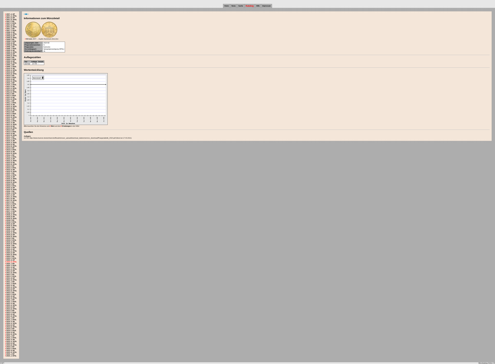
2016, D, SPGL (11, 182)
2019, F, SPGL (11, 240)
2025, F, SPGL (11, 349)
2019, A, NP (10, 231)
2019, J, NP (10, 245)
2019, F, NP (10, 238)
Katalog (250, 6)
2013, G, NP (10, 133)
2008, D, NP (10, 36)
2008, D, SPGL (11, 38)
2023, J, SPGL (11, 320)
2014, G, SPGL (11, 153)
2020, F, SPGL (11, 258)
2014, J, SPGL (11, 157)
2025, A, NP (10, 339)
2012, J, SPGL (11, 121)
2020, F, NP (10, 256)
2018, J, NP (10, 227)
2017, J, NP (10, 209)
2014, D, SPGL (11, 146)
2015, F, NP (10, 166)
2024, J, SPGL (11, 338)
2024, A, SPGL (11, 323)
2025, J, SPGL (11, 356)
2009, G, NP (10, 61)
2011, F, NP (10, 94)
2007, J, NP (10, 29)
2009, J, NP (10, 65)
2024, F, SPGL (11, 330)
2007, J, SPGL (11, 30)
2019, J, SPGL (11, 247)
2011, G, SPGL (11, 99)
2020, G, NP (10, 260)
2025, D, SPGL (11, 345)
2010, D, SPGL (11, 74)
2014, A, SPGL (11, 142)
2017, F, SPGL (11, 204)
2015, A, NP (10, 159)
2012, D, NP (10, 108)
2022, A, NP (10, 285)
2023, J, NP (10, 318)
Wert (52, 126)
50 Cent (29, 39)
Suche (240, 6)
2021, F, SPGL (11, 276)
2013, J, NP (10, 137)
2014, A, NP (10, 141)
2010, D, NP (10, 72)
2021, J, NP (10, 282)
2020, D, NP (10, 253)
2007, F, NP (10, 21)
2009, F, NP (10, 57)
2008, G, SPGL (11, 45)
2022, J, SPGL (11, 302)
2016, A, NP (10, 177)
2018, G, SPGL (11, 226)
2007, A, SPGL (11, 16)
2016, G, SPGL (11, 189)
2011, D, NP (10, 90)
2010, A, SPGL (11, 70)
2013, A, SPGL (11, 124)
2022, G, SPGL (11, 298)
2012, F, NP (10, 112)
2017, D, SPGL (11, 200)
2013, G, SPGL (11, 135)
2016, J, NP (10, 191)
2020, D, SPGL (11, 255)
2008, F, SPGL (11, 41)
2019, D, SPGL (11, 236)
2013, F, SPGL (11, 132)
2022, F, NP (10, 292)
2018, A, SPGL (11, 215)
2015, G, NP (10, 170)
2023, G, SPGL (11, 316)
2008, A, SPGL (11, 34)
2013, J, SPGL (11, 139)
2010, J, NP (10, 83)
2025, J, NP (10, 354)
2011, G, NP (10, 97)
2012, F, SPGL (11, 114)
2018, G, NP (10, 224)
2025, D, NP (10, 343)
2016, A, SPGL (11, 179)
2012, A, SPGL (11, 106)
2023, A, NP (10, 303)
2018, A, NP (10, 213)
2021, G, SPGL (11, 280)
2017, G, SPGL (11, 208)
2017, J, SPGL (11, 211)
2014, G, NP (10, 151)
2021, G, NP (10, 278)
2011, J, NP (10, 101)
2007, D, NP (10, 18)
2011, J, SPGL (11, 103)
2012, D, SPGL (11, 110)
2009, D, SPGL (11, 56)
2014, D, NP (10, 144)
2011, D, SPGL (11, 92)
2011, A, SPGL (11, 88)
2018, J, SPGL (11, 229)
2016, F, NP (10, 184)
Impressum (266, 6)
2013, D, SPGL (11, 128)
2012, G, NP (10, 115)
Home (226, 6)
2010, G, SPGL (11, 81)
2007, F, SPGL (11, 23)
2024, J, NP (10, 336)
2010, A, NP (10, 68)
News (234, 6)
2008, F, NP (10, 39)
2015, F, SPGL (11, 168)
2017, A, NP (10, 195)
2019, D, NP (10, 235)
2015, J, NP (10, 173)
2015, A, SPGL (11, 161)
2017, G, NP (10, 206)
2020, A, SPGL (11, 251)
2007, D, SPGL (11, 20)
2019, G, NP (10, 242)
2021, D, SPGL (11, 273)
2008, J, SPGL (11, 48)
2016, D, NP (10, 180)
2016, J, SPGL (11, 193)
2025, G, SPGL (11, 352)
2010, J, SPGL (11, 85)
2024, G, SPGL (11, 334)
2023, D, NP (10, 307)
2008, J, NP (10, 47)
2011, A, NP (10, 86)
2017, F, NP (10, 202)
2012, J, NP (10, 119)
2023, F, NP (10, 311)
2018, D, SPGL (11, 218)
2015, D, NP (10, 162)
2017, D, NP (10, 198)
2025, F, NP (10, 347)
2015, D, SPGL (11, 164)
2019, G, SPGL (11, 244)
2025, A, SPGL (11, 341)
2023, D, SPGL (11, 309)
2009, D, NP (10, 54)
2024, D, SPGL (11, 327)
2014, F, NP (10, 148)
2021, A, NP (10, 267)
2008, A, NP (10, 32)
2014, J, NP (10, 155)
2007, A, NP (10, 14)
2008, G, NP (10, 43)
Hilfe (258, 6)
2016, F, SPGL (11, 186)
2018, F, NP (10, 220)
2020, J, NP (10, 264)
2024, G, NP (10, 332)
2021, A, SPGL (11, 269)
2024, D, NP (10, 325)
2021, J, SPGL (11, 283)
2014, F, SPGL (11, 150)
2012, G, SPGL (11, 117)
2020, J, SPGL (11, 265)
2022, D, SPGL (11, 291)
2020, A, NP (10, 249)
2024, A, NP (10, 321)
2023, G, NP (10, 314)
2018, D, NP (10, 217)
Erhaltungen (66, 126)
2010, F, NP (10, 76)
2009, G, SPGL (11, 63)
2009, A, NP (10, 50)
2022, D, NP (10, 289)
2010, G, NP (10, 79)
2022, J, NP (10, 300)
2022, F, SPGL (11, 294)
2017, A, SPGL (11, 197)
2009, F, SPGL (11, 59)
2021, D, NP (10, 271)
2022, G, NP (10, 296)
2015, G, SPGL (11, 171)
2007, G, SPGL (11, 27)
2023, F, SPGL (11, 312)
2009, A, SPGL (11, 52)
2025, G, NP (10, 350)
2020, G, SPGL (11, 262)
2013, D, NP (10, 126)
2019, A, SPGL (11, 233)
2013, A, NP (10, 123)
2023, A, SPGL (11, 305)
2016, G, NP (10, 188)
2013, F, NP (10, 130)
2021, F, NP (10, 274)
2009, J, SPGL (11, 67)
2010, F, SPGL (11, 77)
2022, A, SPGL (11, 287)
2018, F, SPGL (11, 222)
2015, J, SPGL (11, 175)
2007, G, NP (10, 25)
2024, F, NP (10, 329)
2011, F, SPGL (11, 95)
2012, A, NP (10, 104)
